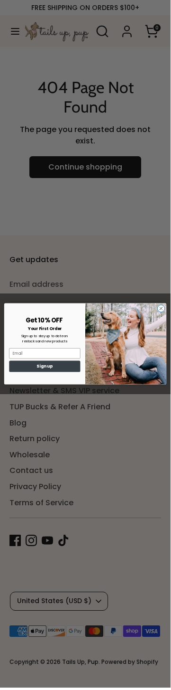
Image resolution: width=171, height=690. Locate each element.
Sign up (44, 366)
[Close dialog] (160, 308)
